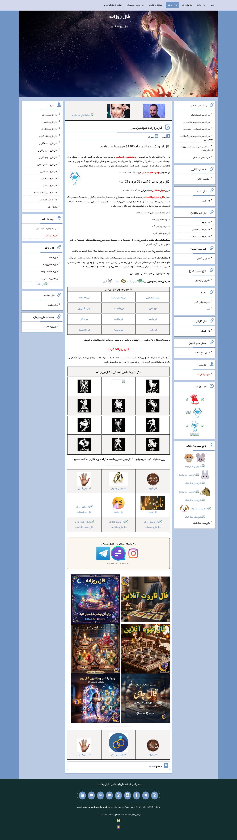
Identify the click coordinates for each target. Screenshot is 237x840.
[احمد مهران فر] (154, 111)
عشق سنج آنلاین (202, 352)
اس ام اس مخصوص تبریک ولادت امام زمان (196, 138)
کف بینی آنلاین (203, 258)
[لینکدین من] (82, 795)
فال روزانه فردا (51, 326)
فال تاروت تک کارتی (48, 136)
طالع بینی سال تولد (201, 522)
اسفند (117, 281)
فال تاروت (187, 4)
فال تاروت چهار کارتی (48, 150)
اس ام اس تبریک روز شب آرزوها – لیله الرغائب (196, 148)
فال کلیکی (205, 330)
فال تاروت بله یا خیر (48, 199)
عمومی (152, 765)
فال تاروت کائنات (118, 527)
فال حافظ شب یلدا (49, 271)
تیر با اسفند (84, 329)
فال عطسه (53, 304)
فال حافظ (201, 4)
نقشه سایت (101, 814)
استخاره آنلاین (155, 4)
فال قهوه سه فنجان (201, 229)
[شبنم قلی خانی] (83, 115)
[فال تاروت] (145, 599)
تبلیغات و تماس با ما (112, 4)
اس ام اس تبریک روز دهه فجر (196, 128)
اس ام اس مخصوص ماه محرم (197, 121)
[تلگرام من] (145, 795)
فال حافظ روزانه (84, 511)
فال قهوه (206, 222)
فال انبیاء (206, 200)
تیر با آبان (118, 318)
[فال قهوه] (145, 649)
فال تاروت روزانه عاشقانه (46, 192)
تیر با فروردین (152, 297)
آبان (105, 281)
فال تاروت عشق (50, 185)
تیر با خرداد (84, 297)
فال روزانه (172, 4)
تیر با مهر (153, 318)
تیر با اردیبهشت (118, 297)
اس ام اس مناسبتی (135, 4)
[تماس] (118, 795)
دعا (208, 308)
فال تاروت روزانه (152, 527)
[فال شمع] (95, 649)
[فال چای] (145, 699)
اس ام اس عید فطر (201, 157)
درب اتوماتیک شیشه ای (47, 228)
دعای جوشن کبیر (202, 301)
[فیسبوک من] (136, 795)
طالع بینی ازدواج (202, 280)
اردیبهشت (132, 281)
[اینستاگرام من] (127, 795)
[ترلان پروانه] (118, 111)
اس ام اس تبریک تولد (200, 114)
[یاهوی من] (154, 795)
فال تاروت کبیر (51, 121)
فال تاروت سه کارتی (48, 143)
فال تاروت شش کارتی (47, 164)
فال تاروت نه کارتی (49, 171)
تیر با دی (153, 329)
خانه (212, 4)
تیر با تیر (152, 308)
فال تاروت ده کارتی (49, 178)
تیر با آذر (84, 318)
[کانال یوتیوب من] (91, 795)
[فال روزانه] (95, 599)
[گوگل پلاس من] (100, 795)
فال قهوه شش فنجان (200, 236)
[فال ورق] (95, 699)
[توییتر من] (109, 795)
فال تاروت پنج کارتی (48, 157)
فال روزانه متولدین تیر (147, 127)
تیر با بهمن (118, 329)
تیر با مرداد (118, 308)
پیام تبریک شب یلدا (49, 278)
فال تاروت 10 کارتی (84, 527)
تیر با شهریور (84, 308)
